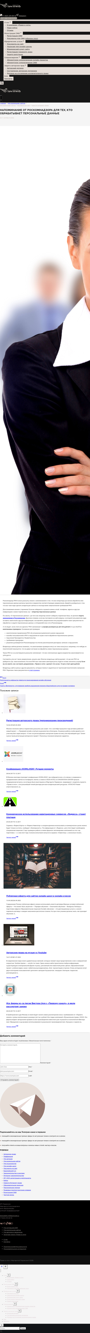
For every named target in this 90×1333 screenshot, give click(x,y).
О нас (6, 1239)
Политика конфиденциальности (15, 1246)
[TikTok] (7, 1224)
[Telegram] (4, 1224)
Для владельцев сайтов (8, 105)
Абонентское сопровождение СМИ (22, 63)
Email (30, 1071)
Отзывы (10, 30)
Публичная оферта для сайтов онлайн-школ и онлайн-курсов (38, 896)
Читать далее (12, 740)
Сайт (30, 1076)
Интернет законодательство (14, 1176)
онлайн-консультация (8, 18)
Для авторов (8, 1159)
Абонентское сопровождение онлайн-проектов (27, 60)
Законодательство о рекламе (14, 1173)
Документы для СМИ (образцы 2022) (22, 38)
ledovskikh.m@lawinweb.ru (9, 1216)
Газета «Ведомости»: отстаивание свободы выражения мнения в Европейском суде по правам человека (37, 685)
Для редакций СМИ (11, 1228)
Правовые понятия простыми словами (17, 1190)
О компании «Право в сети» (19, 25)
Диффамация (8, 1156)
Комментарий (45, 1063)
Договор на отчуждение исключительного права (27, 73)
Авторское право (10, 1154)
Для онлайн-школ (10, 1166)
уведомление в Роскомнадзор (14, 618)
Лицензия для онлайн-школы (19, 47)
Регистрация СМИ (14, 36)
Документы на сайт (15, 44)
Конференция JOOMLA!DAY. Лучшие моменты (30, 769)
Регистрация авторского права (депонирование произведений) (39, 720)
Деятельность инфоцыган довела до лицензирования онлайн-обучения (25, 679)
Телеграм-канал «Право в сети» (15, 1234)
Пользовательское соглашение (15, 1249)
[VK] (1, 1224)
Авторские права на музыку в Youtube (26, 952)
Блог (6, 76)
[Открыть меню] (1, 99)
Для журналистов (10, 1164)
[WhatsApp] (12, 1224)
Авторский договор (15, 68)
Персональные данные (12, 1187)
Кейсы (6, 1180)
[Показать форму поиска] (2, 83)
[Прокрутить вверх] (2, 1267)
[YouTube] (9, 1224)
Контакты (8, 79)
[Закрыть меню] (0, 1270)
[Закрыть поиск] (2, 1325)
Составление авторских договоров (22, 71)
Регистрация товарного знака (19, 52)
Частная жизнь (9, 1195)
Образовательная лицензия (13, 1185)
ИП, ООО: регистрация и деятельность (17, 1178)
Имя (30, 1067)
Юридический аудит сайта (18, 49)
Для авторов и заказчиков (13, 1232)
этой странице (34, 670)
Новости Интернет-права (40, 105)
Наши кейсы (12, 28)
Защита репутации (15, 54)
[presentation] (47, 704)
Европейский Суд (10, 1171)
